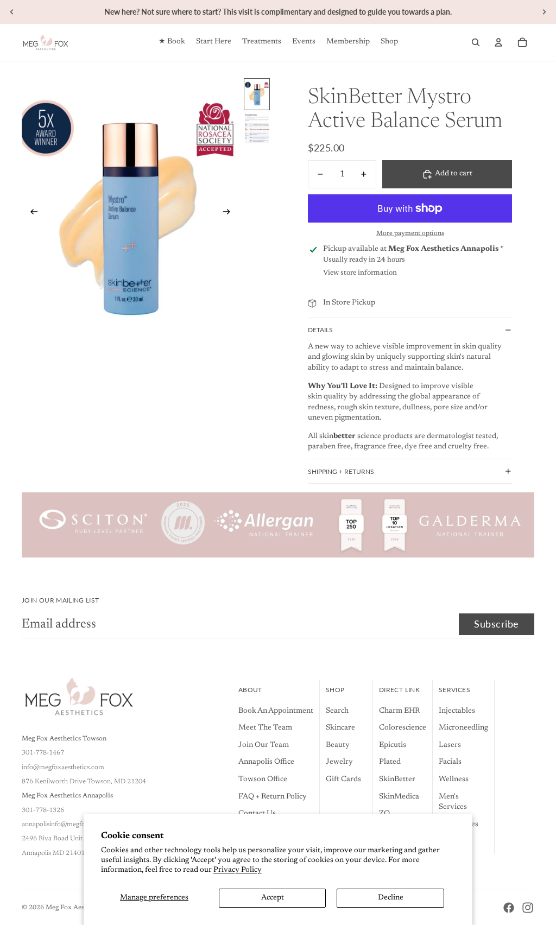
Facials (450, 762)
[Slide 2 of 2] (257, 128)
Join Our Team (263, 745)
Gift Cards (343, 779)
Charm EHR (399, 711)
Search (337, 711)
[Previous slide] (12, 12)
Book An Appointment (275, 711)
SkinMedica (399, 797)
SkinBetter (397, 779)
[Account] (498, 42)
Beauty (338, 745)
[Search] (476, 42)
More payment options (410, 233)
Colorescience (402, 728)
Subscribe (496, 624)
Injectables (457, 711)
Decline (390, 898)
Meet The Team (265, 728)
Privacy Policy (237, 870)
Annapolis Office (266, 762)
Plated (390, 762)
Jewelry (339, 762)
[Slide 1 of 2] (257, 94)
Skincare (340, 728)
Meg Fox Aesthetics (75, 907)
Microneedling (463, 728)
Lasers (450, 745)
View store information (360, 272)
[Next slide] (544, 12)
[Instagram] (527, 907)
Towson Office (262, 779)
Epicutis (392, 745)
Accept (272, 898)
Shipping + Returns (341, 471)
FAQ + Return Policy (272, 797)
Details (320, 330)
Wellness (454, 779)
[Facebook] (508, 907)
